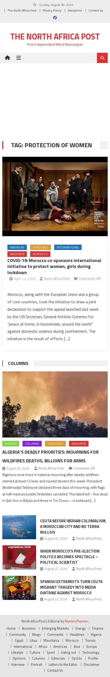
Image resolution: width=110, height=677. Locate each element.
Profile (93, 658)
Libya (33, 640)
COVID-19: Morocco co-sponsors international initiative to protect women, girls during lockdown (54, 266)
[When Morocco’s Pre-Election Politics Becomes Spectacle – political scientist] (19, 557)
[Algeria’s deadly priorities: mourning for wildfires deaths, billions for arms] (55, 404)
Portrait (36, 664)
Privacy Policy (52, 10)
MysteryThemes (76, 621)
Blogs (36, 634)
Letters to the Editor (63, 664)
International (68, 247)
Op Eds (77, 658)
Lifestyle (17, 652)
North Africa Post (57, 278)
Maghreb (17, 254)
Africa (43, 646)
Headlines (40, 247)
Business (29, 628)
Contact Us (96, 10)
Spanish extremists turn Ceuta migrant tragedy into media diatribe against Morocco (71, 587)
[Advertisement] (55, 98)
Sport (51, 652)
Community (17, 634)
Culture (35, 652)
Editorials (58, 658)
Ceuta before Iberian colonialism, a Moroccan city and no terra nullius (73, 526)
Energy (80, 628)
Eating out (68, 652)
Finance (97, 628)
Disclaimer (75, 10)
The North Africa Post (21, 10)
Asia (77, 646)
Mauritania (51, 640)
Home (11, 628)
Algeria (11, 443)
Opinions (19, 658)
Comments (55, 634)
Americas (17, 247)
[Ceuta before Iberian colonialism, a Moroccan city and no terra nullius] (19, 527)
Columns (18, 363)
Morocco (40, 254)
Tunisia (90, 640)
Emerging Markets (55, 628)
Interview (18, 664)
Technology (90, 652)
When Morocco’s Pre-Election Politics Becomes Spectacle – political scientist (70, 556)
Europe (91, 646)
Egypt (19, 640)
